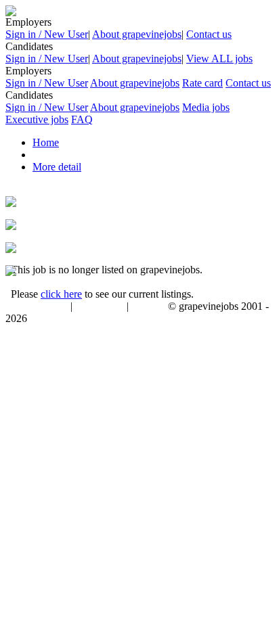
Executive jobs (36, 119)
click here (61, 294)
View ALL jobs (219, 58)
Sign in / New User (46, 34)
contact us (149, 307)
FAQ (82, 119)
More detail (57, 167)
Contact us (209, 34)
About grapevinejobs (136, 34)
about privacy (99, 307)
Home (46, 142)
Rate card (202, 83)
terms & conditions (35, 307)
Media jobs (206, 107)
